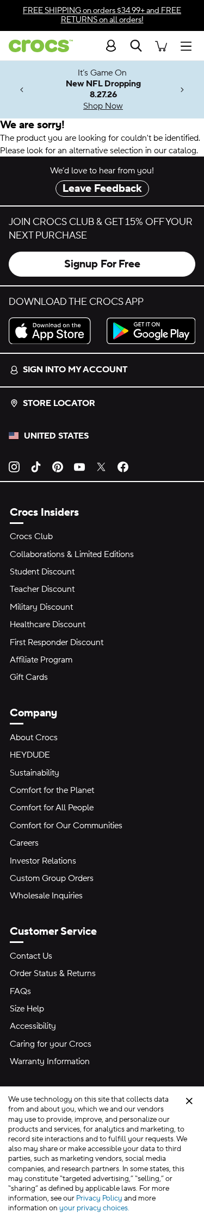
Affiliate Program (41, 659)
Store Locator (59, 403)
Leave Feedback (102, 189)
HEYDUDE (30, 754)
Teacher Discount (42, 589)
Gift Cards (29, 677)
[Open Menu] (189, 45)
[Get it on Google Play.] (151, 331)
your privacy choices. (94, 1208)
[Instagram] (14, 466)
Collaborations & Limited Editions (72, 554)
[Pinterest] (57, 466)
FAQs (20, 991)
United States (56, 435)
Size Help (27, 1008)
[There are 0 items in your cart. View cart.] (161, 45)
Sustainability (34, 772)
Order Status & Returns (53, 973)
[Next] (182, 89)
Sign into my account (75, 369)
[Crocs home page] (36, 46)
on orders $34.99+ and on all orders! (102, 15)
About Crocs (34, 737)
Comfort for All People (52, 807)
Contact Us (31, 956)
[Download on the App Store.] (53, 331)
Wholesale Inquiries (46, 895)
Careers (24, 843)
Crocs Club (31, 536)
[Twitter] (101, 466)
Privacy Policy (99, 1198)
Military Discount (41, 607)
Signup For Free (102, 264)
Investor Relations (43, 860)
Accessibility (33, 1026)
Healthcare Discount (47, 624)
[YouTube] (79, 466)
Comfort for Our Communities (66, 825)
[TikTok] (35, 466)
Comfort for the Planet (52, 790)
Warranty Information (50, 1061)
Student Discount (42, 571)
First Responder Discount (56, 642)
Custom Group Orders (52, 878)
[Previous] (21, 89)
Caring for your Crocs (50, 1044)
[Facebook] (123, 466)
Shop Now (103, 106)
